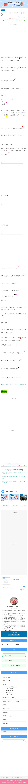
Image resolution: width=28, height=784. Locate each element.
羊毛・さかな (9, 692)
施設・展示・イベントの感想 (11, 701)
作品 (5, 684)
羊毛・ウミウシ (9, 690)
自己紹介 (6, 712)
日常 (5, 705)
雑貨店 (6, 719)
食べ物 (6, 723)
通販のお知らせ (8, 716)
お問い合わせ (19, 780)
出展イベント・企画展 (10, 697)
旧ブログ (6, 708)
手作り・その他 (9, 688)
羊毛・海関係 (9, 694)
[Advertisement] (14, 40)
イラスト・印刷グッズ (11, 687)
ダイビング (7, 680)
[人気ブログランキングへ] (4, 393)
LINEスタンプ (7, 677)
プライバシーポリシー (10, 780)
